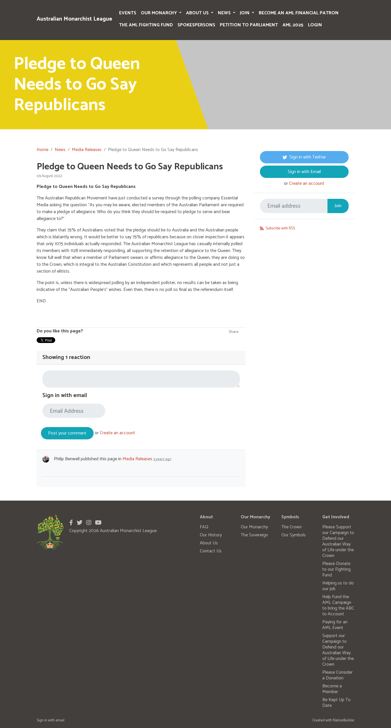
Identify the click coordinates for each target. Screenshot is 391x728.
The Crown (291, 527)
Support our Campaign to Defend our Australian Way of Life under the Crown (338, 650)
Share (233, 332)
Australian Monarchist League (74, 19)
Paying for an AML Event (334, 625)
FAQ (204, 527)
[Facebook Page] (71, 523)
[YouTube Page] (98, 523)
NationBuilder (343, 720)
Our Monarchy (159, 13)
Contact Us (211, 551)
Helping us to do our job (338, 586)
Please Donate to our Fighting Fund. (336, 569)
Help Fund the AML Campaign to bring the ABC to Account (338, 605)
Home (42, 150)
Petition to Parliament (249, 25)
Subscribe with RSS (280, 228)
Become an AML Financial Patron (299, 13)
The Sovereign (254, 535)
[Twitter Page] (79, 523)
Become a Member (332, 689)
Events (127, 13)
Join (245, 13)
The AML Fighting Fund (146, 25)
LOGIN (315, 25)
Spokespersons (196, 25)
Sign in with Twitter (307, 157)
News (225, 13)
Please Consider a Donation (337, 675)
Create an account (117, 433)
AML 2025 (293, 25)
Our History (211, 535)
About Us (198, 13)
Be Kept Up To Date (336, 702)
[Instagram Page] (88, 523)
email (60, 720)
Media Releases (87, 150)
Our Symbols (293, 535)
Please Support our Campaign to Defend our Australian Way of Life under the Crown (338, 541)
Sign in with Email (304, 172)
